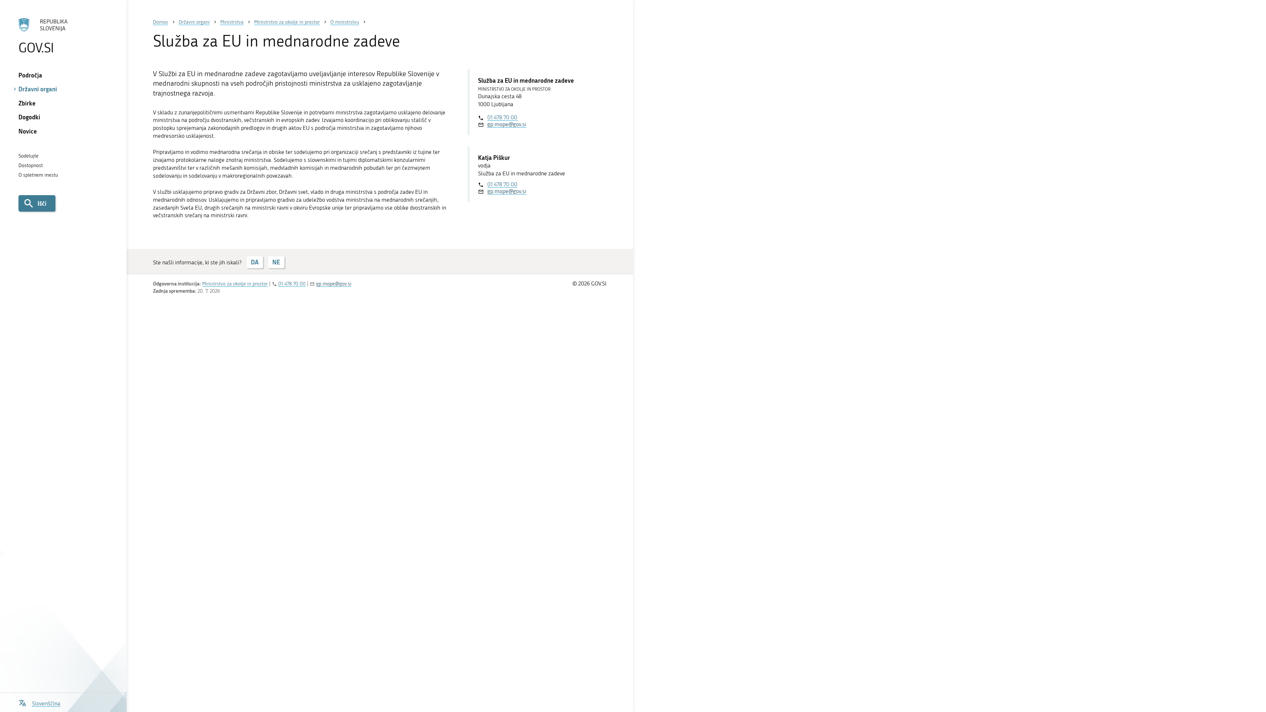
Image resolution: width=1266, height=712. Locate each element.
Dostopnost (30, 165)
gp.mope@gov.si (506, 124)
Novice (27, 131)
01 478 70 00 (502, 117)
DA (254, 262)
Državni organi (37, 89)
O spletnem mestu (38, 175)
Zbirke (27, 103)
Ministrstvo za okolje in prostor (235, 284)
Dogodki (29, 117)
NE (276, 262)
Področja (30, 75)
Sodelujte (28, 156)
